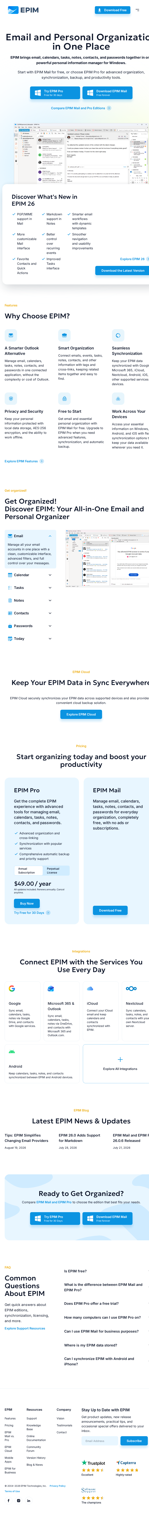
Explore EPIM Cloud (81, 714)
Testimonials (64, 1425)
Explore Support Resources (25, 1328)
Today (19, 639)
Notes (19, 600)
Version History (36, 1457)
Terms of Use (12, 1491)
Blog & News (35, 1464)
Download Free (115, 10)
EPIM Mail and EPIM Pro (54, 1202)
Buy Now (27, 903)
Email (18, 536)
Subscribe (134, 1441)
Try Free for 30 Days (29, 913)
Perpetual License (53, 870)
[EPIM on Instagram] (19, 1500)
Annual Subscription (26, 870)
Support (32, 1418)
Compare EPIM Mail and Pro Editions (78, 108)
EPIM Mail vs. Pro (9, 1436)
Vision (60, 1418)
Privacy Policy (58, 1485)
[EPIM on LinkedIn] (29, 1500)
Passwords (23, 626)
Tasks (19, 588)
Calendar (21, 575)
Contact (62, 1432)
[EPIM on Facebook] (8, 1500)
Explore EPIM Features (21, 461)
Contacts (21, 613)
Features (10, 1418)
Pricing (9, 1425)
